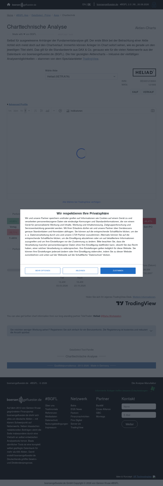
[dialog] (81, 243)
